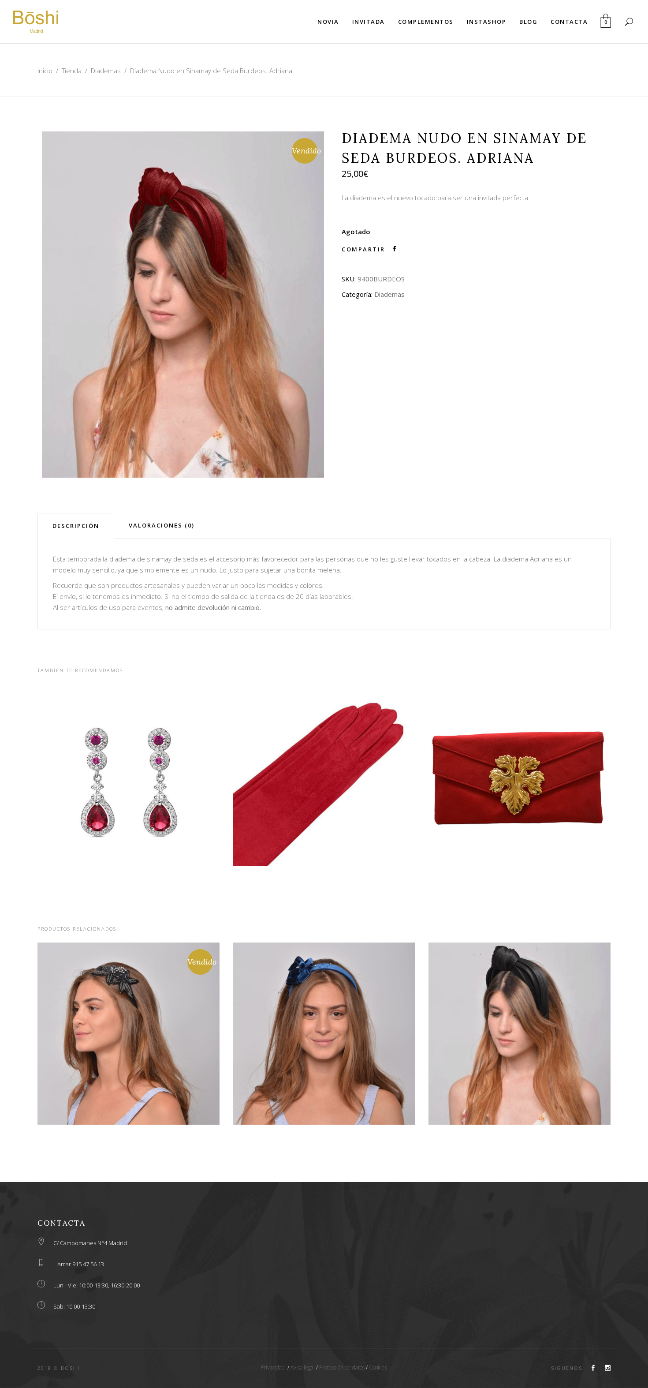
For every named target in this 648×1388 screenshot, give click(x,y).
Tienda (72, 70)
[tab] (75, 526)
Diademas (106, 70)
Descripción (75, 526)
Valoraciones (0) (161, 525)
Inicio (44, 70)
